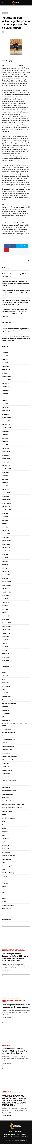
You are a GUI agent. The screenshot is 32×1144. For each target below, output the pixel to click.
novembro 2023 (6, 462)
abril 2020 (5, 609)
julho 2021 (5, 558)
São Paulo (5, 842)
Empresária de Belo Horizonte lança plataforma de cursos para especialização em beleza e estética (15, 330)
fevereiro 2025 (6, 410)
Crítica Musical (6, 713)
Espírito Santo (6, 763)
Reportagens (15, 1137)
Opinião (4, 828)
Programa (5, 831)
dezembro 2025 (6, 376)
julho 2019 (5, 640)
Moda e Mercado (6, 801)
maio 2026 (5, 359)
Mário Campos (6, 787)
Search (28, 261)
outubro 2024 (6, 424)
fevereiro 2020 (6, 616)
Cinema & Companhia (8, 700)
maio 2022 (5, 523)
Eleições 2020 (6, 753)
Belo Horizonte (6, 686)
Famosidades (6, 773)
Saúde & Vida (5, 845)
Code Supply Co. (22, 1140)
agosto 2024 (5, 431)
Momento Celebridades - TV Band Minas (11, 950)
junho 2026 (5, 356)
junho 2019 (5, 643)
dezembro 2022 (6, 499)
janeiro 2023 (5, 496)
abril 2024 (5, 445)
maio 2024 (5, 441)
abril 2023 (5, 486)
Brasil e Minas (6, 693)
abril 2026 (5, 363)
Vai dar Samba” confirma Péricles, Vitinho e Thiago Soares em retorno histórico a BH (15, 1051)
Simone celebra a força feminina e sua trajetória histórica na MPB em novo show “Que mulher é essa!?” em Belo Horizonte (16, 293)
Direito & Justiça (6, 729)
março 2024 (5, 448)
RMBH (3, 835)
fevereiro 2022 (6, 534)
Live (3, 784)
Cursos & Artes (6, 720)
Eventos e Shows (7, 770)
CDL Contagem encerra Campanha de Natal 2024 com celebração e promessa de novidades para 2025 (15, 957)
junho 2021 (5, 561)
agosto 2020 (5, 595)
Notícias (5, 13)
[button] (3, 3)
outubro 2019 (6, 629)
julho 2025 (5, 393)
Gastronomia (5, 777)
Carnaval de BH (6, 696)
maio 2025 (5, 400)
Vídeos (4, 886)
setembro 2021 (6, 551)
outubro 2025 (6, 383)
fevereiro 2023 (6, 493)
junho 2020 (5, 602)
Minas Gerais (5, 797)
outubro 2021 (6, 547)
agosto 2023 (5, 472)
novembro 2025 (6, 380)
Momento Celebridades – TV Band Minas (13, 804)
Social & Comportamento (9, 866)
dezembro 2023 (6, 458)
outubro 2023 (6, 465)
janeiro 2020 (5, 619)
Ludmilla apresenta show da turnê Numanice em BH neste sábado (16, 1006)
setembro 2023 (6, 469)
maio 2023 (5, 482)
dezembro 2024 (6, 417)
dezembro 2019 (6, 623)
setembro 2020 (6, 592)
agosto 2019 (5, 636)
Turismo (4, 876)
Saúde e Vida (5, 849)
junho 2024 (5, 438)
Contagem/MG (6, 710)
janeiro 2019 (5, 660)
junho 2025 (5, 397)
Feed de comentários (8, 905)
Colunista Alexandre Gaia (9, 703)
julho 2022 (5, 516)
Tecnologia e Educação (8, 873)
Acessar (4, 898)
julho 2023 (5, 475)
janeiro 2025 (5, 414)
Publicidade (24, 1137)
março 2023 (5, 489)
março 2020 (5, 612)
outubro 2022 (6, 506)
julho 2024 (5, 434)
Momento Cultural (7, 811)
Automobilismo (6, 676)
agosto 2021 (5, 554)
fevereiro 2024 (6, 451)
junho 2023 (5, 479)
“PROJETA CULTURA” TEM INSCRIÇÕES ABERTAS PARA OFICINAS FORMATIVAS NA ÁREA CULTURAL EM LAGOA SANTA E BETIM (14, 1100)
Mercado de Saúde (7, 794)
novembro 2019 (6, 626)
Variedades (5, 883)
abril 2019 (4, 650)
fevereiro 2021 (6, 575)
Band (3, 679)
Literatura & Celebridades (9, 780)
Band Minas (5, 682)
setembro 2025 (6, 386)
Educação (5, 742)
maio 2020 (5, 605)
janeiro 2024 (5, 455)
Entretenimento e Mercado (9, 756)
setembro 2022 (6, 510)
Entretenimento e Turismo (9, 760)
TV (2, 879)
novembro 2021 (6, 544)
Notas (3, 821)
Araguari (4, 672)
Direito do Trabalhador (8, 732)
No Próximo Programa (8, 818)
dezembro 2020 (6, 581)
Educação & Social (7, 749)
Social (3, 862)
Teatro (4, 869)
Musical (4, 814)
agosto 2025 (5, 390)
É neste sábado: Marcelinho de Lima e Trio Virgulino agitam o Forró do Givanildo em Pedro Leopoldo (16, 283)
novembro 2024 (6, 421)
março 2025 (5, 407)
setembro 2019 (6, 633)
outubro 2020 (6, 588)
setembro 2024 (6, 428)
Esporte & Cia (5, 766)
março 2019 (5, 653)
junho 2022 (5, 520)
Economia (5, 736)
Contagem (5, 706)
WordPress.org (6, 908)
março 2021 (5, 571)
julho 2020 (5, 599)
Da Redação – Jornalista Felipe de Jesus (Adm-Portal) (15, 724)
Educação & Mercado (8, 746)
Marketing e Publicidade (9, 790)
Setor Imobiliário (6, 859)
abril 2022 (5, 527)
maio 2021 (5, 564)
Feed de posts (6, 902)
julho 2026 (5, 352)
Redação (23, 1134)
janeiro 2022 (5, 537)
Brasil (3, 689)
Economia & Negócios (8, 739)
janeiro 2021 (5, 578)
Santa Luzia (5, 838)
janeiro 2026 (5, 373)
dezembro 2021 (6, 540)
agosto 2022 (5, 513)
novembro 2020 (6, 585)
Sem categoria (6, 852)
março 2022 (5, 530)
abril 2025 (5, 404)
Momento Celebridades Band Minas (12, 807)
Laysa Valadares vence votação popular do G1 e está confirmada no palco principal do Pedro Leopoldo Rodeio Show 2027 (16, 302)
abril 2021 (4, 568)
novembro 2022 (6, 503)
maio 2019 (5, 647)
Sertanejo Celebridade (8, 855)
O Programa (17, 1131)
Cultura (4, 717)
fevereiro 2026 (6, 369)
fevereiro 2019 (6, 657)
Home (10, 1131)
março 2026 (5, 366)
